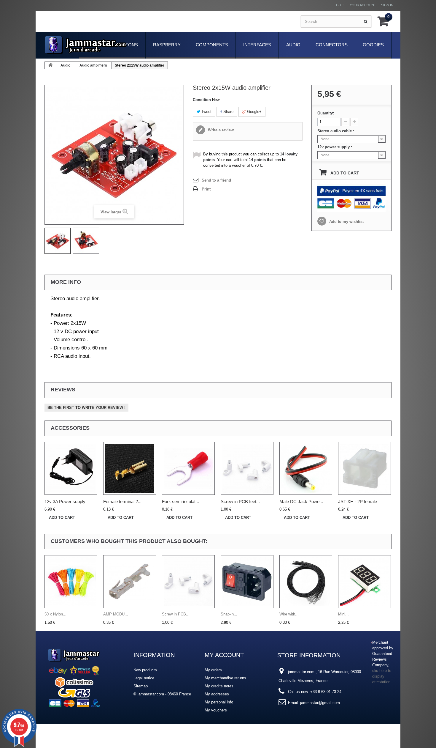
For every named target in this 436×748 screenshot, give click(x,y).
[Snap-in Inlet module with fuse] (247, 581)
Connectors (332, 44)
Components (212, 44)
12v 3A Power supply (64, 501)
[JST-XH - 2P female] (364, 468)
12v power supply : (335, 147)
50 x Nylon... (55, 614)
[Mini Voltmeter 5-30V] (364, 581)
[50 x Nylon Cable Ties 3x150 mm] (70, 581)
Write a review (220, 130)
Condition (202, 99)
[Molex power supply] (70, 468)
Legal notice (143, 678)
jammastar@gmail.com (320, 702)
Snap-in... (229, 614)
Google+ (254, 111)
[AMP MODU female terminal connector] (129, 581)
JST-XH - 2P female (357, 501)
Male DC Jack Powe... (301, 501)
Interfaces (257, 44)
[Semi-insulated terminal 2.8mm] (188, 468)
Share (227, 111)
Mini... (343, 614)
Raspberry (167, 44)
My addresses (217, 694)
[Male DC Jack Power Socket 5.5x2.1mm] (305, 468)
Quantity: (325, 113)
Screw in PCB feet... (240, 501)
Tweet (205, 111)
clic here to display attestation (381, 676)
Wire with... (289, 614)
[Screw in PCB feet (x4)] (247, 468)
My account (224, 655)
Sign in (387, 5)
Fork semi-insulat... (180, 501)
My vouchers (216, 710)
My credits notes (219, 686)
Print (206, 189)
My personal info (219, 702)
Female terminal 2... (122, 501)
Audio (293, 44)
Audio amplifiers (93, 65)
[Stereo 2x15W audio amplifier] (57, 241)
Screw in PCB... (176, 614)
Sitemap (140, 686)
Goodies (373, 44)
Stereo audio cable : (336, 131)
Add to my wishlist (346, 221)
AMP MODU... (115, 614)
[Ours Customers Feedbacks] (74, 677)
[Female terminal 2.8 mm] (129, 468)
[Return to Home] (50, 65)
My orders (213, 670)
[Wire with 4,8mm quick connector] (305, 581)
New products (145, 670)
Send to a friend (216, 180)
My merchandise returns (225, 678)
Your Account (363, 5)
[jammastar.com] (85, 45)
